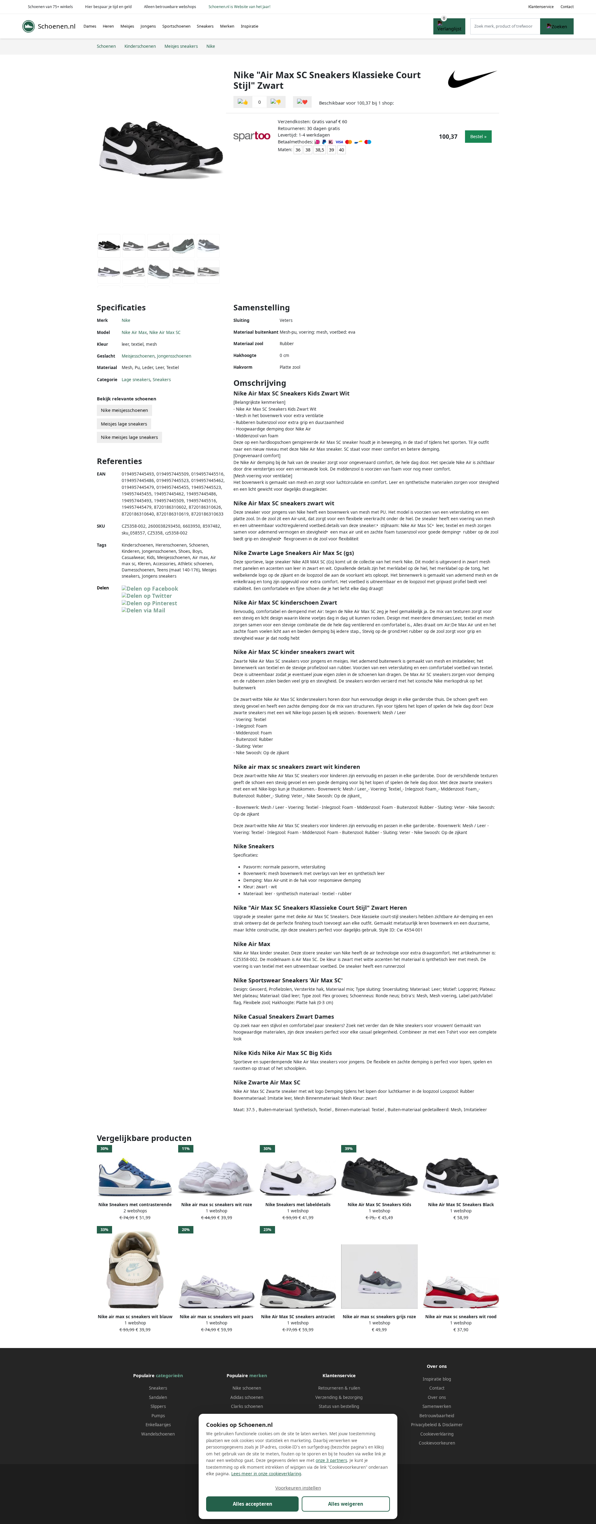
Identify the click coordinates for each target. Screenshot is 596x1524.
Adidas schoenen (246, 1397)
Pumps (158, 1415)
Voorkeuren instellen (298, 1488)
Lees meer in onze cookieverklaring (266, 1474)
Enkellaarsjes (158, 1424)
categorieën (169, 1375)
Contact (567, 6)
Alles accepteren (252, 1504)
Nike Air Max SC (165, 332)
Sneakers (205, 26)
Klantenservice (541, 6)
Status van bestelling (339, 1406)
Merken (227, 26)
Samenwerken (436, 1406)
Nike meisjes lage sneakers (129, 437)
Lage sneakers (136, 379)
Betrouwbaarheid (436, 1415)
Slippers (158, 1406)
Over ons (437, 1397)
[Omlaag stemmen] (276, 102)
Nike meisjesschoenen (124, 410)
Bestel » (478, 136)
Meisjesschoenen (138, 356)
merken (258, 1375)
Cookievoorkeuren (437, 1443)
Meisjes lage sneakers (124, 424)
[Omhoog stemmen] (243, 102)
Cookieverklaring (437, 1434)
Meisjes (127, 26)
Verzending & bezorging (339, 1397)
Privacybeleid (424, 1424)
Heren (108, 26)
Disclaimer (452, 1424)
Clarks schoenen (247, 1406)
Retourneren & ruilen (339, 1388)
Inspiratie (249, 26)
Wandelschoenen (158, 1434)
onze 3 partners (331, 1460)
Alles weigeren (345, 1504)
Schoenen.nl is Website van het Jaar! (239, 6)
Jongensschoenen (174, 356)
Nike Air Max (134, 332)
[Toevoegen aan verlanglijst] (302, 102)
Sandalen (158, 1397)
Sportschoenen (176, 26)
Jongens (148, 26)
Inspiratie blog (437, 1379)
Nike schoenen (247, 1388)
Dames (90, 26)
